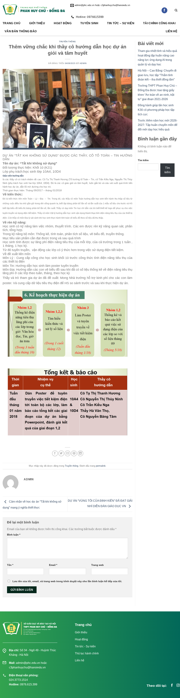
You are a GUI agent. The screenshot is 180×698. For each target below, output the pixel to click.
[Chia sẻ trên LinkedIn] (80, 453)
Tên (10, 565)
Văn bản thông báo (21, 31)
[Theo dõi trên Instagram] (178, 685)
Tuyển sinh (89, 23)
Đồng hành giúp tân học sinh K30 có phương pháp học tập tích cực (156, 110)
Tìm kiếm (143, 160)
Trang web (97, 565)
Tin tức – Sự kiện (120, 23)
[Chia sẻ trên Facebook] (55, 453)
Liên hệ (171, 31)
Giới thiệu (37, 23)
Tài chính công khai (159, 23)
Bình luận (13, 534)
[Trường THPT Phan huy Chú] (34, 9)
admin (83, 63)
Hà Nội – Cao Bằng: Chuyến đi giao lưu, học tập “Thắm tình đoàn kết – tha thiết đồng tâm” (157, 75)
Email (53, 565)
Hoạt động (63, 23)
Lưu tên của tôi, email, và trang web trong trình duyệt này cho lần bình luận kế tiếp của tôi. (67, 581)
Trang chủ (11, 23)
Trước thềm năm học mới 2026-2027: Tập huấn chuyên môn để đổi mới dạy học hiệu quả (157, 125)
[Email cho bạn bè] (67, 453)
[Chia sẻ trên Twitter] (61, 453)
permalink (101, 466)
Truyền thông (67, 41)
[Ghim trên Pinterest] (74, 453)
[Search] (176, 10)
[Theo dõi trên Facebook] (164, 10)
